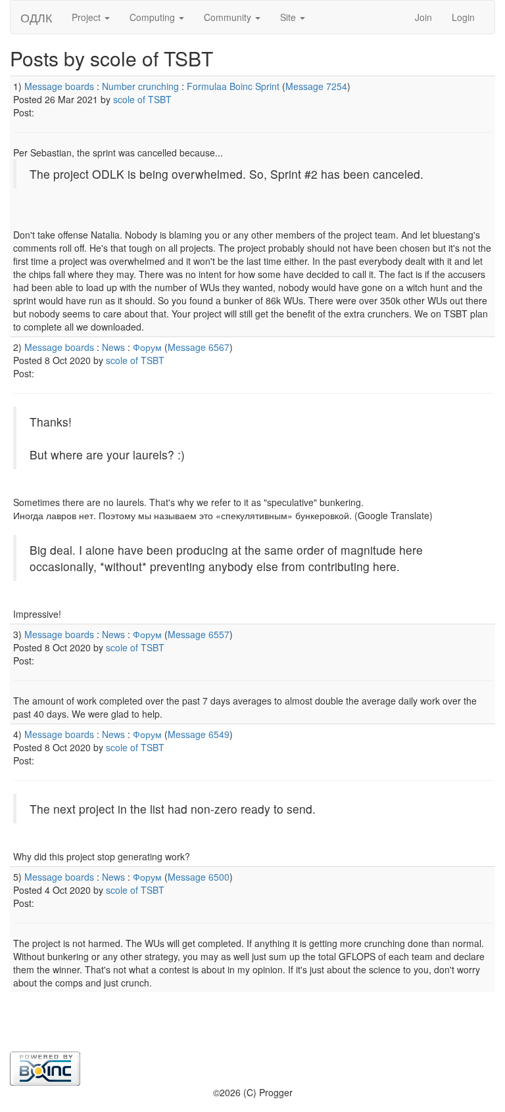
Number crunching (140, 86)
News (113, 347)
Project (87, 17)
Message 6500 (198, 876)
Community (229, 17)
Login (463, 17)
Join (423, 17)
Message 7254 (316, 86)
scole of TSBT (142, 99)
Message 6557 (198, 634)
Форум (147, 347)
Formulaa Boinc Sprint (233, 86)
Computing (154, 17)
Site (289, 17)
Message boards (59, 86)
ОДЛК (36, 17)
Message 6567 (198, 347)
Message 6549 (198, 734)
